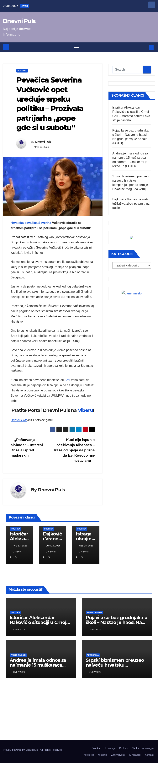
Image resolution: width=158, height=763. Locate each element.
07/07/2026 (95, 629)
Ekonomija (93, 655)
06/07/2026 (19, 672)
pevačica (31, 222)
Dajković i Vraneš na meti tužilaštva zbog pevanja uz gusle (131, 203)
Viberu (85, 410)
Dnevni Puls (19, 21)
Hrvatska (17, 222)
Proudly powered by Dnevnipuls (21, 749)
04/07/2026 (95, 672)
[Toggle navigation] (76, 47)
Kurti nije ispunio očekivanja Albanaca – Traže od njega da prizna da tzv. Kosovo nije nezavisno (74, 450)
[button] (145, 47)
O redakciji (135, 754)
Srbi (67, 380)
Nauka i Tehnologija (143, 748)
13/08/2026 (19, 629)
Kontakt (149, 754)
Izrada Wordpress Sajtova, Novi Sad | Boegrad (29, 753)
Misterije (102, 754)
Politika (22, 71)
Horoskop (88, 754)
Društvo (123, 748)
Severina (44, 222)
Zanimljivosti (94, 612)
